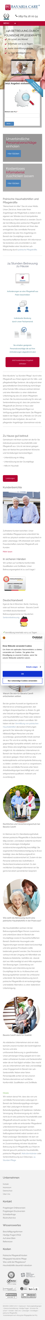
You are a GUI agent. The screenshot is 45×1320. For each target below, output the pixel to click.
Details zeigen (32, 667)
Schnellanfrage (9, 1214)
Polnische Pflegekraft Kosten (15, 1255)
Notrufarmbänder (29, 1153)
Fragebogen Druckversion (14, 1211)
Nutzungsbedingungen (34, 1306)
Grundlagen (34, 1311)
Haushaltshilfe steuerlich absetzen (17, 1265)
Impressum (7, 1187)
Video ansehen (24, 68)
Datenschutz (7, 1191)
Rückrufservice (9, 1218)
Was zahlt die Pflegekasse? (14, 1262)
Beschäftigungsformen (12, 1232)
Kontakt (6, 1184)
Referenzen (7, 1242)
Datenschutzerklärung (11, 1308)
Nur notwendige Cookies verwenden (22, 681)
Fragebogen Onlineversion (14, 1208)
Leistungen (10, 478)
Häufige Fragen (24, 1308)
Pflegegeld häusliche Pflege (15, 1259)
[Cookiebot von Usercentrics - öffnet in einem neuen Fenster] (32, 637)
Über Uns (6, 1194)
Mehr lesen (7, 552)
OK (22, 674)
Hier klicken (13, 153)
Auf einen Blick (9, 1238)
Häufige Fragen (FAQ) (12, 1235)
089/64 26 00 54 (28, 16)
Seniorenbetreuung (11, 617)
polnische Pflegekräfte (10, 1313)
